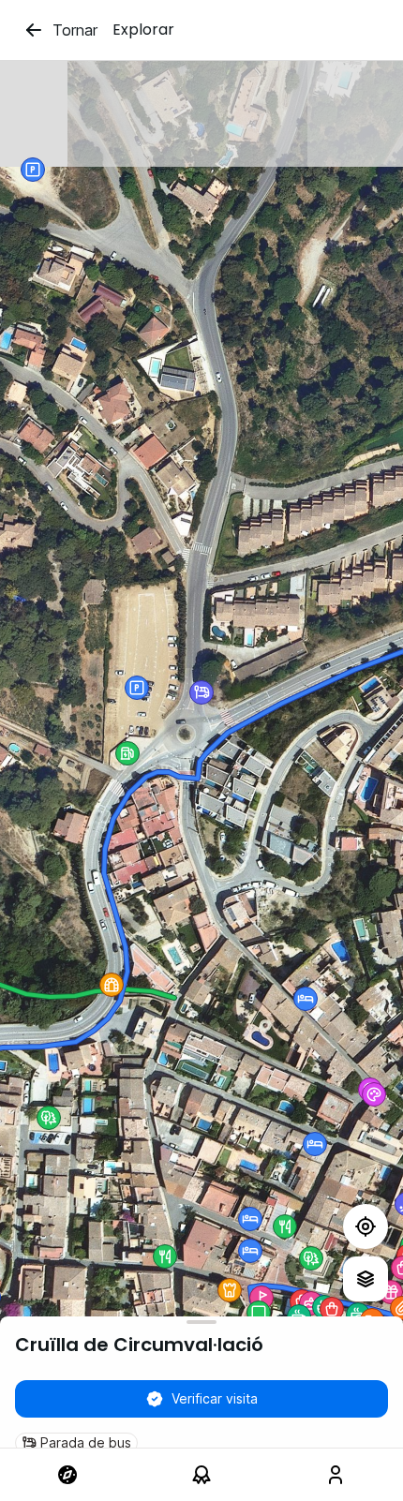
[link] (67, 1475)
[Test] (365, 1226)
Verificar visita (215, 1398)
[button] (311, 1258)
